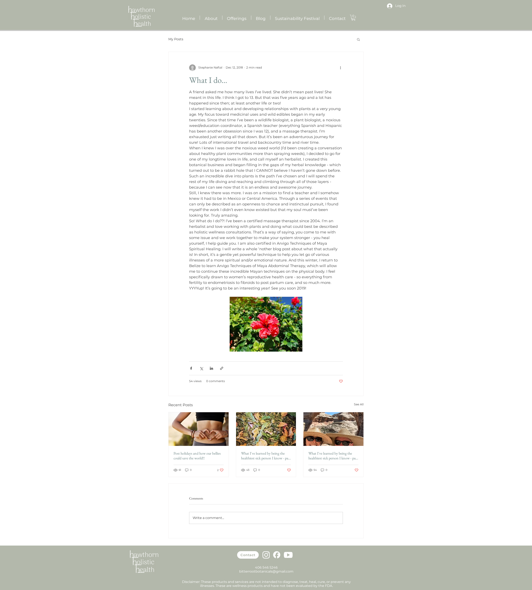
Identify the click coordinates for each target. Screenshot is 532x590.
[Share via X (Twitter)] (201, 368)
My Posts (175, 39)
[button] (353, 18)
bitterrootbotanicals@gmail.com (266, 571)
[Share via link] (222, 368)
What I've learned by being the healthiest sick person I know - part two (333, 455)
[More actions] (340, 67)
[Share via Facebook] (191, 368)
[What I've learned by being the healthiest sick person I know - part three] (266, 429)
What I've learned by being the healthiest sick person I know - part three (266, 455)
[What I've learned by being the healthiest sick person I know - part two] (333, 429)
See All (359, 404)
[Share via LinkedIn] (211, 368)
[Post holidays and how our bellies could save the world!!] (199, 429)
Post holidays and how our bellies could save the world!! (197, 455)
